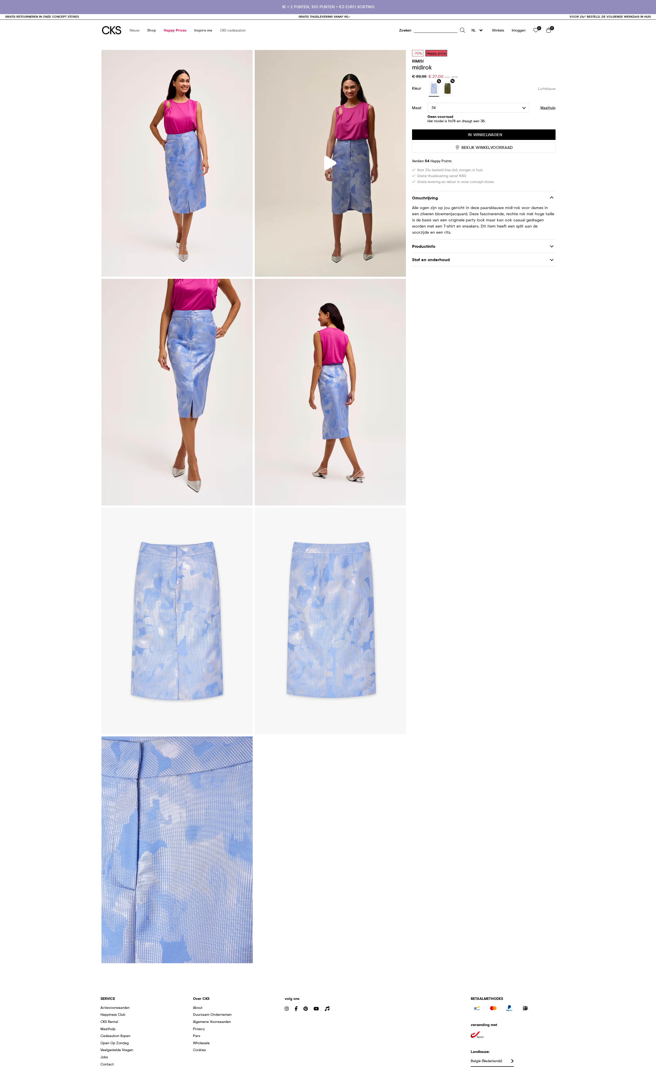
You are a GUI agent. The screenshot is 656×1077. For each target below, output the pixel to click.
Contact (107, 1064)
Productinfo (423, 246)
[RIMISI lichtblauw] (434, 89)
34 (434, 107)
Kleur (417, 88)
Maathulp (108, 1028)
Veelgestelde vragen (116, 1049)
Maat (417, 107)
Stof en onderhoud (431, 259)
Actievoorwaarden (115, 1007)
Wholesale (201, 1042)
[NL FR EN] (478, 30)
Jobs (104, 1057)
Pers (196, 1035)
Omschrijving (425, 198)
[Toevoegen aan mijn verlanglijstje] (547, 53)
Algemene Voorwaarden (212, 1021)
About (197, 1007)
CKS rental (109, 1021)
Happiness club (112, 1014)
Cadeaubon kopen (115, 1035)
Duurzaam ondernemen (212, 1014)
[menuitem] (134, 30)
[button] (134, 30)
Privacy (199, 1028)
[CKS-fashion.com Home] (111, 30)
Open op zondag (114, 1042)
